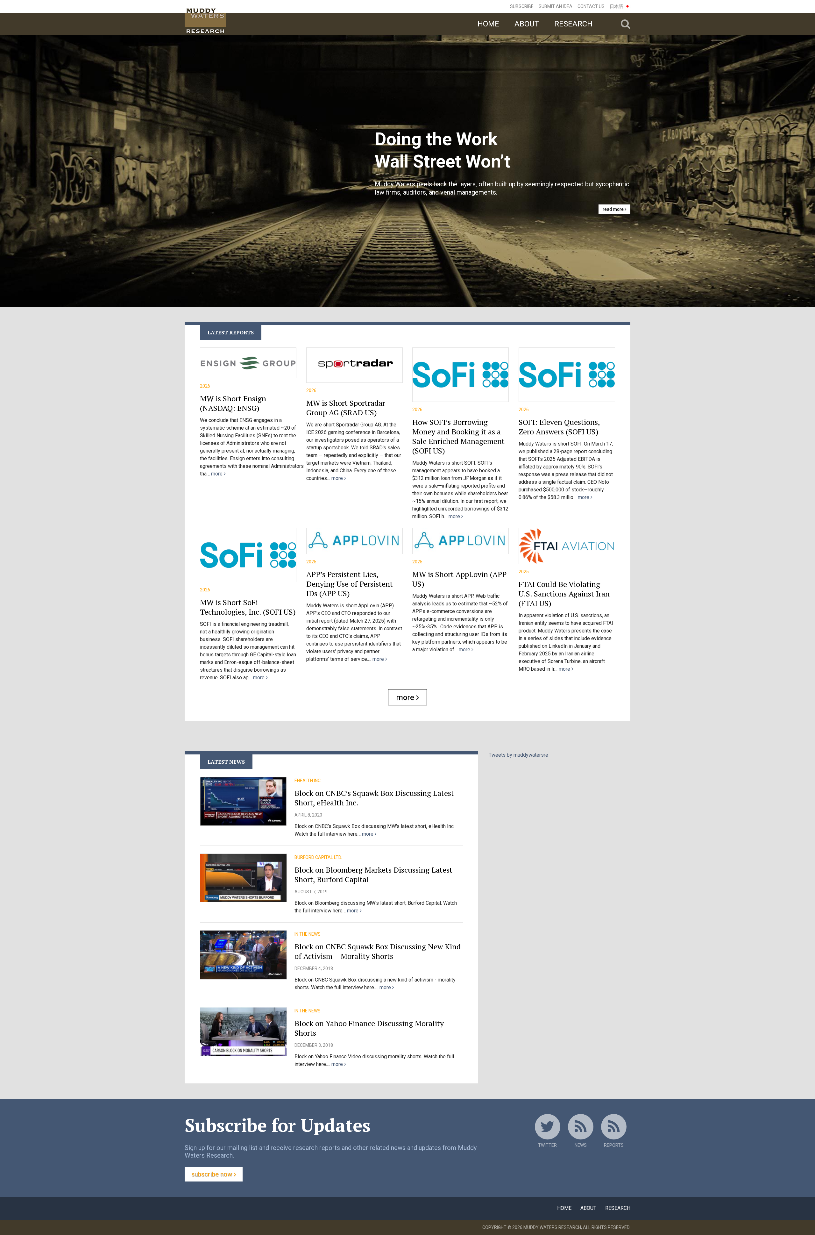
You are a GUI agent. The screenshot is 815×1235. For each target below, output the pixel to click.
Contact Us (591, 6)
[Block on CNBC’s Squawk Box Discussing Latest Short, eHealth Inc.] (243, 801)
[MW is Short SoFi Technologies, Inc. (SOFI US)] (248, 555)
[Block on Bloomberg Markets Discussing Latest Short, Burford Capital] (243, 877)
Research (573, 23)
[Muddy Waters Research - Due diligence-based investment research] (236, 17)
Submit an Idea (555, 6)
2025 (311, 561)
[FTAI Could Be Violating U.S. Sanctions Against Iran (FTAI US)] (567, 546)
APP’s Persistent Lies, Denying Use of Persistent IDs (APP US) (349, 583)
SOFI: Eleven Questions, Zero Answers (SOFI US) (559, 427)
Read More (614, 209)
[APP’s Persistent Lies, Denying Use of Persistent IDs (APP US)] (354, 541)
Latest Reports (231, 332)
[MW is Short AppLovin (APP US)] (460, 541)
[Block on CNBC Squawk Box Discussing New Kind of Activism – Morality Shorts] (243, 954)
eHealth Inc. (308, 780)
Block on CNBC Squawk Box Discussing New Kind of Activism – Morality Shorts (377, 951)
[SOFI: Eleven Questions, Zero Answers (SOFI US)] (567, 374)
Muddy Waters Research (552, 1227)
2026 (205, 386)
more (217, 474)
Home (488, 23)
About (526, 23)
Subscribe (522, 6)
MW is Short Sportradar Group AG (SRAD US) (345, 408)
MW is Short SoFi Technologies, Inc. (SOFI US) (248, 607)
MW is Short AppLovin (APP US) (459, 579)
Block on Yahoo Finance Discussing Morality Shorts (369, 1028)
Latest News (226, 761)
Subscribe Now (212, 1174)
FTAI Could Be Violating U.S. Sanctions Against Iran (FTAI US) (564, 593)
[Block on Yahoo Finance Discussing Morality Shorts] (243, 1031)
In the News (307, 934)
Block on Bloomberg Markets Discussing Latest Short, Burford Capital (373, 874)
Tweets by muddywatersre (518, 755)
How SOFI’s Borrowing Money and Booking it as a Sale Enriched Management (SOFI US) (458, 436)
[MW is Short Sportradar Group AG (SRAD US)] (354, 365)
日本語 (616, 6)
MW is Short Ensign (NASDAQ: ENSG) (233, 403)
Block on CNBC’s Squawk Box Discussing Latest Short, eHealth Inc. (374, 798)
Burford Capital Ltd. (318, 857)
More (406, 697)
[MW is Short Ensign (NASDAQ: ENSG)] (248, 362)
